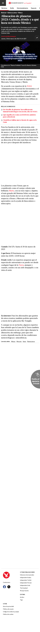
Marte (11, 191)
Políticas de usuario (8, 609)
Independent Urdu (25, 585)
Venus (24, 341)
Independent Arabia (25, 577)
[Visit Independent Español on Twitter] (8, 586)
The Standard (24, 588)
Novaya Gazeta (24, 590)
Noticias (4, 8)
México (20, 12)
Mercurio (19, 341)
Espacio (33, 8)
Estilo (12, 8)
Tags (21, 600)
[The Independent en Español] (20, 3)
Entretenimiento (22, 8)
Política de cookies (8, 614)
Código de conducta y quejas (11, 611)
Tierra (21, 265)
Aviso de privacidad (8, 606)
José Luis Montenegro (8, 36)
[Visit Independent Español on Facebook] (4, 586)
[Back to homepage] (11, 575)
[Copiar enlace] (37, 38)
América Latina (12, 12)
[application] (20, 52)
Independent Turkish (25, 580)
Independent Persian (26, 583)
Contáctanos (6, 582)
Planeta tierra (31, 341)
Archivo (22, 597)
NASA (29, 86)
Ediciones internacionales (27, 575)
